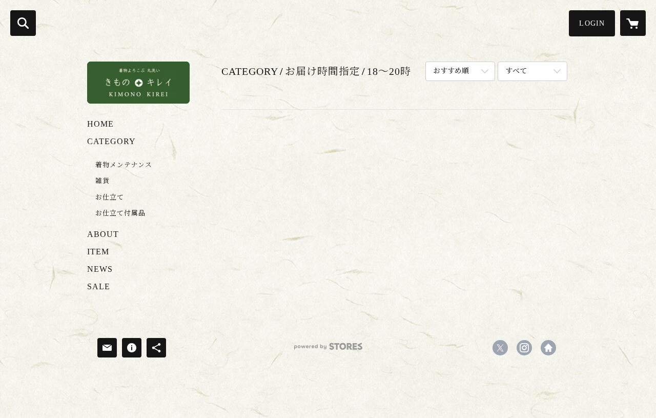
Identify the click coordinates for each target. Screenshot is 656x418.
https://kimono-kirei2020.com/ (548, 347)
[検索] (23, 23)
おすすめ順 (451, 71)
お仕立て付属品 (120, 213)
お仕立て (109, 197)
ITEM (98, 251)
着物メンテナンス (123, 165)
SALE (98, 286)
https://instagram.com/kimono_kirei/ (524, 347)
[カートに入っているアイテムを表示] (633, 23)
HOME (100, 124)
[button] (592, 23)
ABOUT (103, 234)
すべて (516, 71)
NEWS (100, 269)
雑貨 (102, 181)
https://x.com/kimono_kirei (500, 347)
